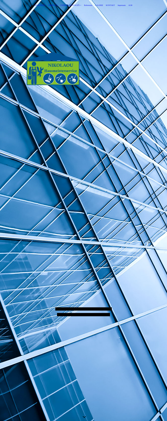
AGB (130, 5)
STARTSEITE (40, 5)
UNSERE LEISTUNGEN (70, 5)
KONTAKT (110, 5)
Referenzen (88, 5)
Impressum (122, 5)
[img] (83, 210)
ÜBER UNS (52, 5)
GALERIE (99, 5)
